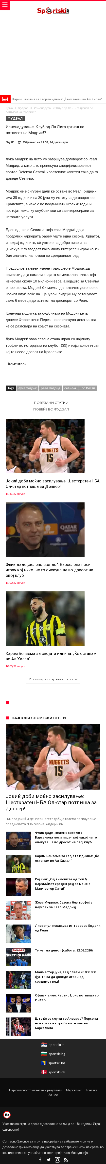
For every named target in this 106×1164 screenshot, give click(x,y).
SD (12, 142)
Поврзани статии (51, 403)
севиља (70, 388)
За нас (53, 1095)
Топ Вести (87, 388)
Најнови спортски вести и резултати (35, 1090)
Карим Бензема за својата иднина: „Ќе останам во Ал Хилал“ (57, 99)
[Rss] (66, 1160)
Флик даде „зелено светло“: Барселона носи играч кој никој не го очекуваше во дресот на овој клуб (49, 570)
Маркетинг (74, 1090)
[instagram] (57, 1160)
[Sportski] (53, 5)
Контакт (91, 1090)
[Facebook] (40, 1160)
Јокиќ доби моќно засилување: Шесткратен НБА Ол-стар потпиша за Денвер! (53, 483)
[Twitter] (49, 1160)
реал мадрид (50, 388)
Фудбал (23, 108)
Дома (9, 108)
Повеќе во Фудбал (51, 409)
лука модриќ (27, 388)
